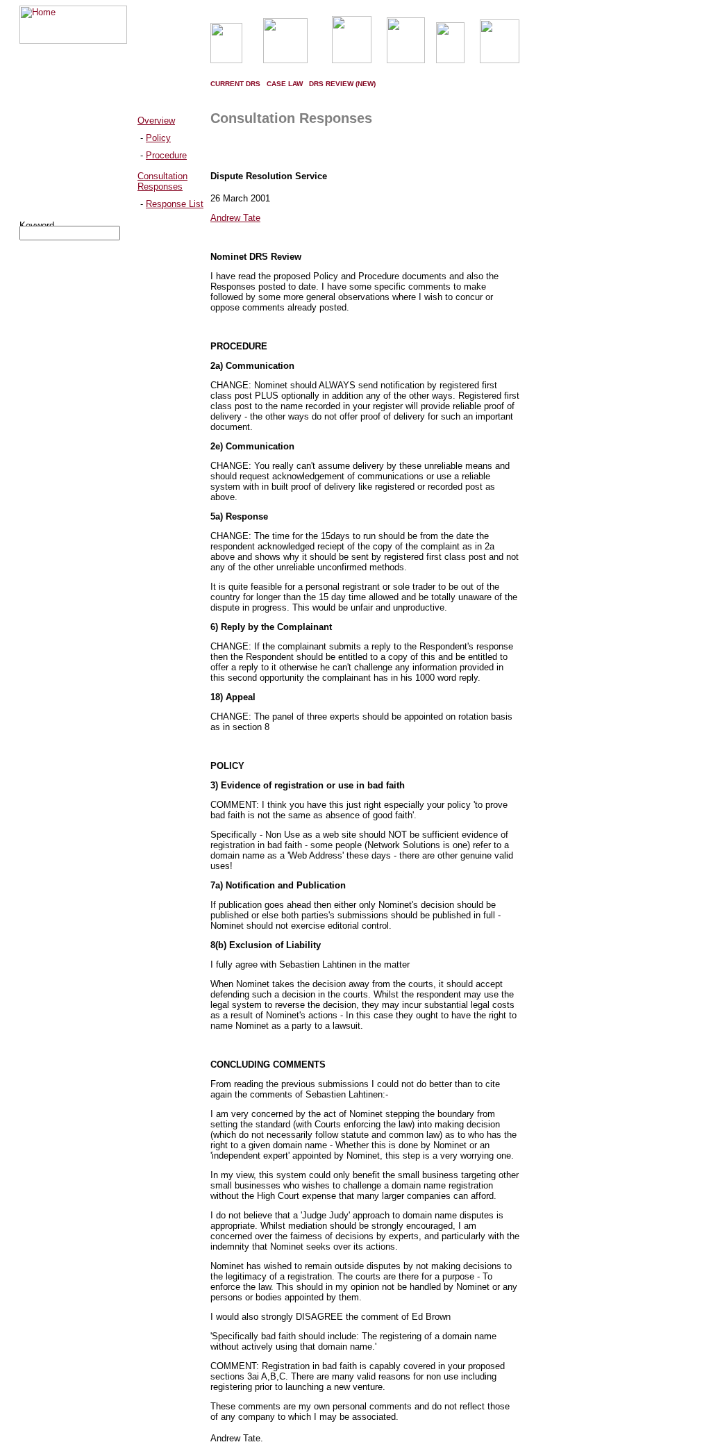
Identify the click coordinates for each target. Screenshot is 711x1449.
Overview (156, 120)
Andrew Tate (235, 218)
